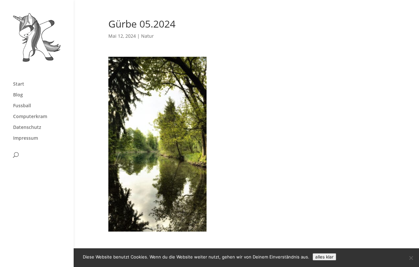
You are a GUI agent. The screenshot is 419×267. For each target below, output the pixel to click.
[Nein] (411, 258)
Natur (147, 36)
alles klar (324, 256)
